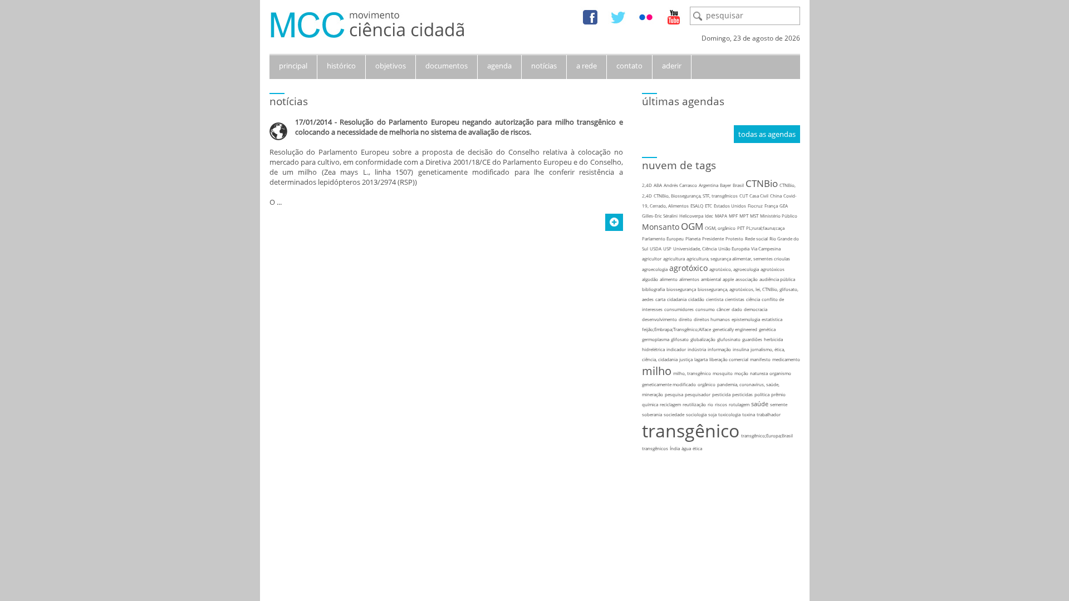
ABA (658, 185)
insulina (741, 349)
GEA (783, 206)
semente (778, 404)
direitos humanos (712, 319)
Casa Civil (758, 196)
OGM (692, 226)
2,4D (647, 185)
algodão (650, 279)
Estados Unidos (730, 206)
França (771, 206)
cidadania (676, 299)
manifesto (760, 359)
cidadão (696, 299)
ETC (708, 206)
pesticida (721, 394)
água (686, 448)
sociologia (696, 414)
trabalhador (769, 414)
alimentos (689, 279)
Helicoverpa (691, 216)
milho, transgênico (692, 373)
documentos (446, 66)
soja (712, 414)
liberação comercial (728, 359)
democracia (755, 309)
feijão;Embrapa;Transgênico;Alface (676, 329)
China (776, 196)
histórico (341, 66)
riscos (721, 404)
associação (746, 279)
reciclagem (670, 404)
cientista (714, 299)
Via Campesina (766, 248)
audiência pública (777, 279)
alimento (669, 279)
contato (629, 66)
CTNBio (762, 183)
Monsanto (660, 226)
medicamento (786, 359)
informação (719, 349)
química (650, 404)
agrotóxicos (772, 269)
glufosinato (729, 339)
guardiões (752, 339)
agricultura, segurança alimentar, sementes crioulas (738, 258)
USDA (655, 248)
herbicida (773, 339)
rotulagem (739, 404)
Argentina (708, 185)
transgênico (690, 430)
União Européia (733, 248)
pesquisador (697, 394)
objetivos (390, 66)
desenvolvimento (659, 319)
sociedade (674, 414)
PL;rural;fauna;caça (765, 228)
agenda (499, 66)
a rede (586, 66)
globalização (702, 339)
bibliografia (653, 289)
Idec (709, 216)
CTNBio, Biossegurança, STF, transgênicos (696, 196)
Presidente (713, 238)
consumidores (679, 309)
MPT (743, 216)
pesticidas (742, 394)
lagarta (701, 359)
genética (767, 329)
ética (697, 448)
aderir (671, 66)
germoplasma (655, 339)
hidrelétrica (653, 349)
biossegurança (681, 289)
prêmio (778, 394)
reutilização (694, 404)
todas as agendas (767, 134)
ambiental (711, 279)
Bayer (725, 185)
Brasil (738, 185)
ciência (753, 299)
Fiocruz (755, 206)
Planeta (692, 238)
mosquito (723, 373)
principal (293, 66)
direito (685, 319)
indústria (697, 349)
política (761, 394)
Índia (675, 448)
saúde (759, 404)
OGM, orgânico (720, 228)
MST (754, 216)
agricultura (674, 258)
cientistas (734, 299)
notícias (544, 66)
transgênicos (655, 448)
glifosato (680, 339)
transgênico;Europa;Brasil (767, 435)
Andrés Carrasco (680, 185)
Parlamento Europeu (663, 238)
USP (667, 248)
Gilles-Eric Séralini (660, 216)
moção (741, 373)
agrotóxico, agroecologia (734, 269)
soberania (652, 414)
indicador (676, 349)
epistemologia (746, 319)
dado (737, 309)
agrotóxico (688, 268)
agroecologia (655, 269)
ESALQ (696, 206)
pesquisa (674, 394)
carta (660, 299)
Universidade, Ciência (695, 248)
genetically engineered (735, 329)
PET (740, 228)
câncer (723, 309)
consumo (705, 309)
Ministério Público (778, 216)
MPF (733, 216)
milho (656, 370)
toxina (748, 414)
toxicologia (729, 414)
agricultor (651, 258)
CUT (743, 196)
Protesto (734, 238)
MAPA (721, 216)
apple (728, 279)
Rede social (756, 238)
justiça (686, 359)
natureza (759, 373)
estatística (772, 319)
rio (710, 404)
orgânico (706, 384)
